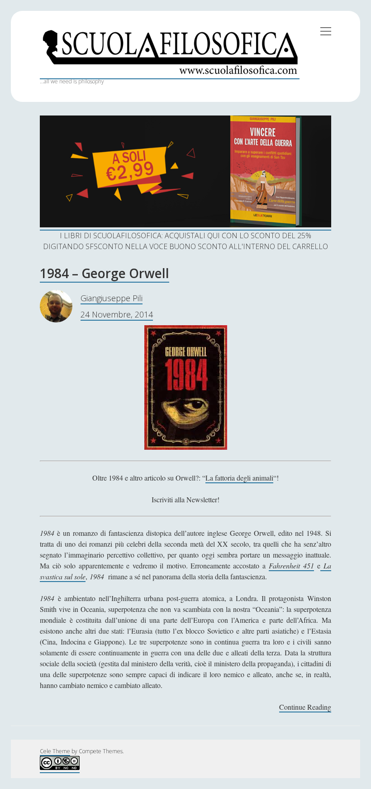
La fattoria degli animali (239, 477)
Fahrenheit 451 (291, 565)
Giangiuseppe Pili (112, 298)
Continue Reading (305, 707)
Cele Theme (55, 751)
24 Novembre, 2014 (117, 314)
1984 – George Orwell (104, 273)
